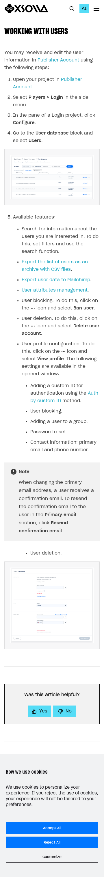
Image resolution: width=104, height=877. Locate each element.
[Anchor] (72, 31)
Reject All (52, 842)
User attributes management (55, 290)
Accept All (52, 828)
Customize (52, 857)
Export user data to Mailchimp (56, 280)
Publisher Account (58, 60)
